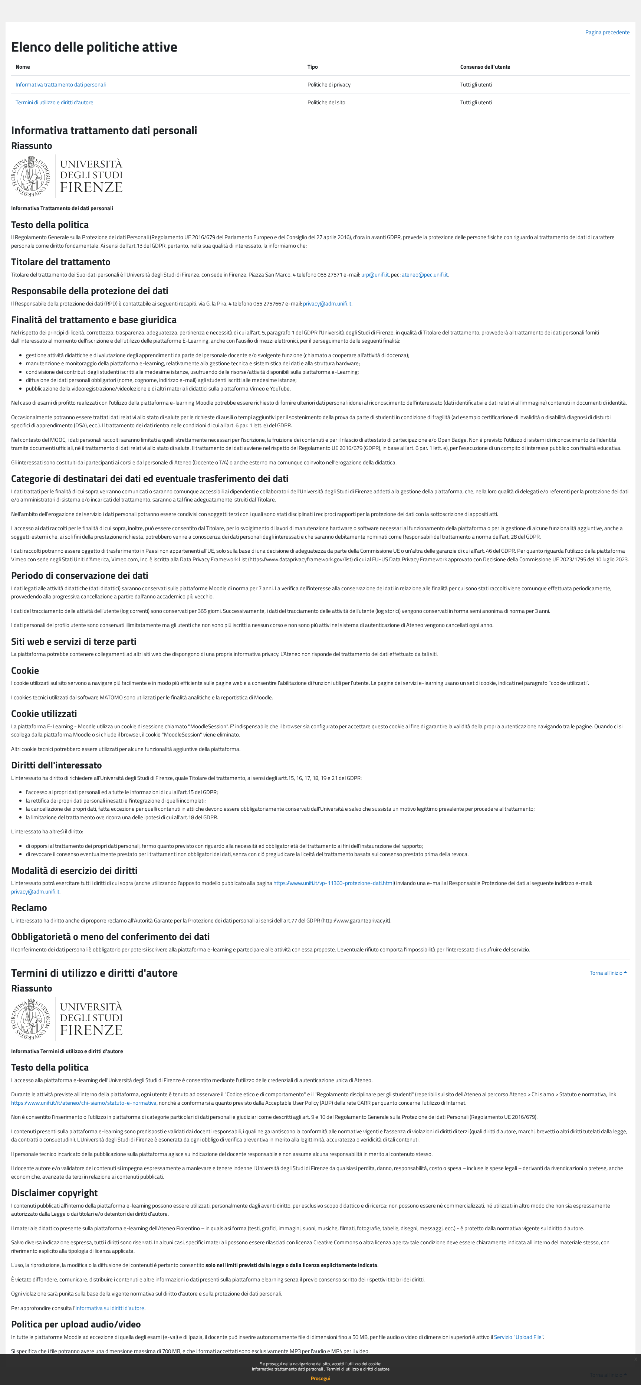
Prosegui (321, 1378)
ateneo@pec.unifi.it (425, 274)
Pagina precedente (607, 32)
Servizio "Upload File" (518, 1337)
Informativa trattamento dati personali (288, 1368)
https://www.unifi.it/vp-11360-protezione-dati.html (333, 883)
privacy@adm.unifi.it (327, 303)
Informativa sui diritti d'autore (109, 1308)
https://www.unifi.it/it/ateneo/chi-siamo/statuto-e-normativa (84, 1102)
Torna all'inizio (607, 972)
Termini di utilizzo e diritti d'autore (357, 1368)
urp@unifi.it (375, 274)
